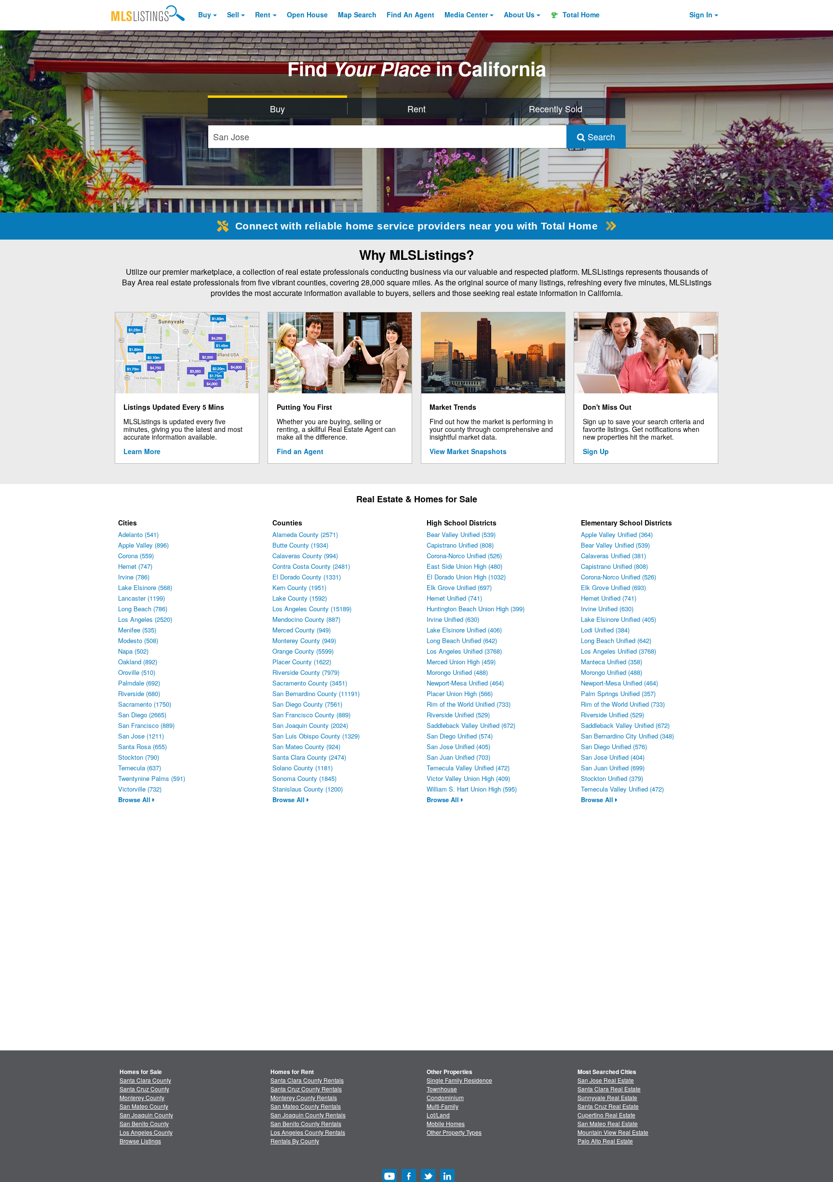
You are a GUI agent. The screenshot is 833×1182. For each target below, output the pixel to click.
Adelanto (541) (138, 534)
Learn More (142, 451)
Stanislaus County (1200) (307, 788)
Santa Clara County (145, 1080)
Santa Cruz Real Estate (608, 1106)
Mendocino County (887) (306, 619)
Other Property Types (454, 1132)
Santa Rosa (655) (142, 746)
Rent (262, 14)
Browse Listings (140, 1141)
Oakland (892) (137, 661)
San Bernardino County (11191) (316, 693)
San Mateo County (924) (306, 746)
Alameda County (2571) (305, 534)
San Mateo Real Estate (608, 1123)
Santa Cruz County (144, 1089)
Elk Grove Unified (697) (459, 587)
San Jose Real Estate (606, 1080)
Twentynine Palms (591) (151, 778)
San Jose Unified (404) (613, 757)
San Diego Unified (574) (460, 735)
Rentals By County (294, 1141)
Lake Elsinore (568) (145, 587)
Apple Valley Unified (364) (617, 534)
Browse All (135, 799)
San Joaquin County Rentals (308, 1115)
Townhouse (442, 1089)
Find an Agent (300, 451)
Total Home (580, 14)
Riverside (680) (139, 693)
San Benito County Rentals (305, 1123)
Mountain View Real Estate (613, 1132)
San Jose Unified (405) (458, 746)
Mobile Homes (446, 1123)
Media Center (466, 14)
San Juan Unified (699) (613, 767)
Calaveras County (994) (305, 555)
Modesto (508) (138, 640)
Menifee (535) (137, 629)
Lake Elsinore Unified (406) (464, 629)
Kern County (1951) (299, 587)
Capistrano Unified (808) (460, 545)
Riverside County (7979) (305, 672)
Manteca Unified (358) (611, 661)
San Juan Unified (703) (458, 757)
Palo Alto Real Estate (605, 1141)
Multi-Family (442, 1106)
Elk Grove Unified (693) (613, 587)
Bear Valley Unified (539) (461, 534)
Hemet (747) (135, 566)
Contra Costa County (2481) (311, 566)
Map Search (357, 14)
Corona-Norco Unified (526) (464, 555)
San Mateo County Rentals (305, 1106)
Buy (204, 14)
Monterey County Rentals (303, 1097)
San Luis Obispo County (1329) (316, 735)
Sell (233, 14)
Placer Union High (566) (460, 693)
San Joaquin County (146, 1115)
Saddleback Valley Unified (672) (471, 725)
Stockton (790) (138, 757)
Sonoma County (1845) (304, 778)
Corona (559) (136, 555)
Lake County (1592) (299, 598)
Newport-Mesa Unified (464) (465, 682)
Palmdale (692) (139, 682)
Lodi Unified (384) (605, 629)
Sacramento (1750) (144, 704)
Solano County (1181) (302, 767)
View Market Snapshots (468, 451)
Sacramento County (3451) (309, 682)
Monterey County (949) (304, 640)
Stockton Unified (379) (612, 778)
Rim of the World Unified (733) (469, 704)
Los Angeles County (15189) (311, 608)
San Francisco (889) (146, 725)
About (519, 14)
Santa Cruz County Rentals (306, 1089)
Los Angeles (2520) (145, 619)
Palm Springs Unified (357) (618, 693)
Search (600, 136)
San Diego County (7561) (307, 704)
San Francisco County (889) (311, 714)
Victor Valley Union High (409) (468, 778)
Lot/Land (438, 1115)
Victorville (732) (139, 788)
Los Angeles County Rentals (307, 1132)
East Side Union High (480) (464, 566)
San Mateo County (144, 1106)
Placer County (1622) (301, 661)
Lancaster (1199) (141, 598)
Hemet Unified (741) (454, 598)
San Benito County (144, 1123)
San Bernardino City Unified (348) (627, 735)
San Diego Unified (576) (614, 746)
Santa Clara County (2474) (309, 757)
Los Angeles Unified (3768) (464, 651)
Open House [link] (307, 14)
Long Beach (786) (142, 608)
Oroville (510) (136, 672)
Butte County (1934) (300, 545)
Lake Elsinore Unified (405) (618, 619)
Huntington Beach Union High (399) (475, 608)
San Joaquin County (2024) (310, 725)
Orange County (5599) (303, 651)
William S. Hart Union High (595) (472, 788)
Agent (410, 14)
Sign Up (596, 451)
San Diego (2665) (142, 714)
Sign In (700, 14)
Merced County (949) (301, 629)
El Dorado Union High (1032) (466, 576)
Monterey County (142, 1097)
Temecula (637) (139, 767)
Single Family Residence (459, 1080)
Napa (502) (133, 651)
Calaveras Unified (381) (613, 555)
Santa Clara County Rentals (307, 1080)
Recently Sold (555, 108)
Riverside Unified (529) (458, 714)
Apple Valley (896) (143, 545)
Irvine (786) (133, 576)
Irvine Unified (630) (453, 619)
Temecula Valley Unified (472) (468, 767)
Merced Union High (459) (461, 661)
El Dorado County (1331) (306, 576)
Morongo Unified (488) (457, 672)
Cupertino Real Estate (606, 1115)
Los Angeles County (146, 1132)
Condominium (445, 1097)
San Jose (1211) (141, 735)
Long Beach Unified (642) (462, 640)
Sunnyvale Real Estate (607, 1097)
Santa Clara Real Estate (609, 1089)
